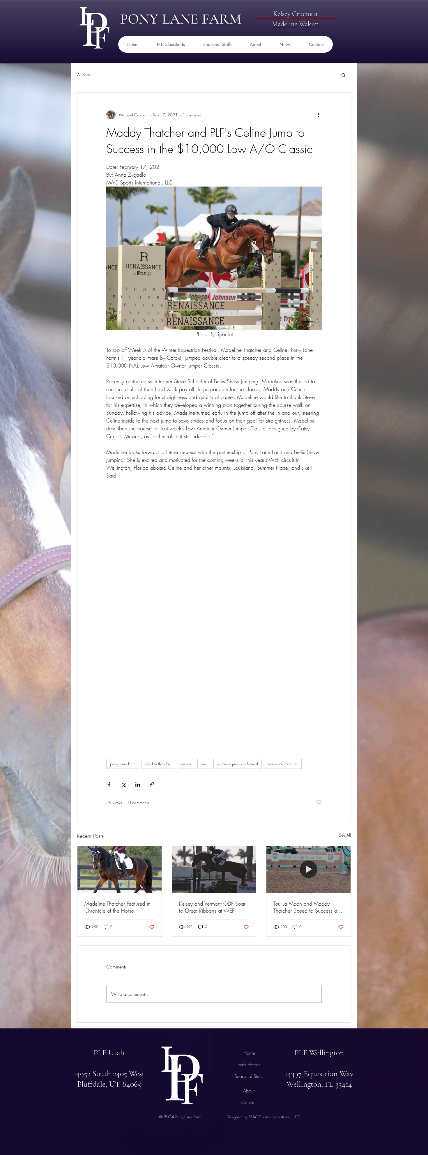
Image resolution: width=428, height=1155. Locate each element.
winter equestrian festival (237, 764)
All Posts (84, 74)
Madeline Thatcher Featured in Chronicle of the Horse (117, 907)
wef (204, 764)
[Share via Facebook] (109, 784)
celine (186, 764)
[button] (343, 74)
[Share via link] (152, 784)
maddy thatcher (158, 764)
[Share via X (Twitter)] (123, 784)
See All (345, 835)
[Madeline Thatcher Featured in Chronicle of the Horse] (119, 869)
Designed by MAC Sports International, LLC (263, 1116)
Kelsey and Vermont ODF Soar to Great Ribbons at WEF (212, 907)
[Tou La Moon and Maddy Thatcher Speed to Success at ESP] (308, 869)
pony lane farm (122, 764)
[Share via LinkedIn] (137, 784)
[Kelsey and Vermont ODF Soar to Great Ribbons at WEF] (214, 869)
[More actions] (318, 114)
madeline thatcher (283, 764)
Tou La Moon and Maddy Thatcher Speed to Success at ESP (305, 907)
